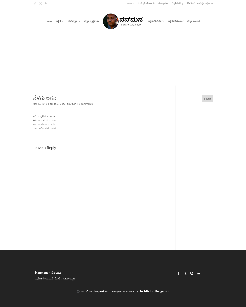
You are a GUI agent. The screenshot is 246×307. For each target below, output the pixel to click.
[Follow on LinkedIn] (46, 3)
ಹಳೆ (68, 103)
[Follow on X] (40, 3)
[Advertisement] (123, 60)
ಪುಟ (56, 103)
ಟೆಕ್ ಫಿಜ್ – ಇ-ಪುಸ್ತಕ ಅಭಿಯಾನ (200, 3)
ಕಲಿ (51, 103)
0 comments (86, 103)
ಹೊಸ (73, 103)
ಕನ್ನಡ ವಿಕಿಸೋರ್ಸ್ (176, 21)
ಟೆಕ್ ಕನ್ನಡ (72, 21)
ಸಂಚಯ (130, 3)
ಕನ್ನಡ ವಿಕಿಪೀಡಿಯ (156, 21)
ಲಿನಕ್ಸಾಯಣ (163, 3)
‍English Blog (177, 3)
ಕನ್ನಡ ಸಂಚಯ (193, 21)
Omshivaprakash (97, 291)
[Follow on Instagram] (191, 273)
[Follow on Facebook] (35, 3)
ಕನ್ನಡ (58, 21)
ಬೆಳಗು (62, 103)
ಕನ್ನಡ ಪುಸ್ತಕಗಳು (91, 21)
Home (49, 21)
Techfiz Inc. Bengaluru (154, 291)
